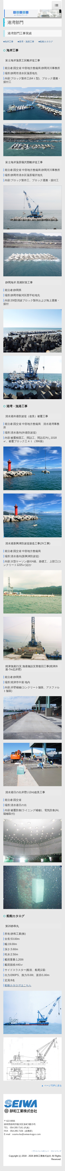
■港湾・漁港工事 (26, 41)
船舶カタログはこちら (18, 985)
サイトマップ (56, 1151)
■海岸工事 (8, 41)
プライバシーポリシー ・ (41, 1151)
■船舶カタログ (45, 41)
